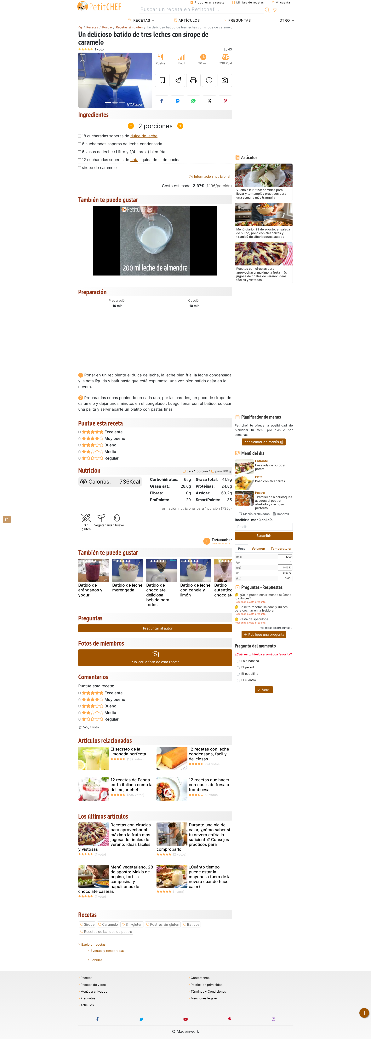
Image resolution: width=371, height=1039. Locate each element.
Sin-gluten (134, 924)
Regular (111, 458)
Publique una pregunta (265, 634)
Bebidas (96, 960)
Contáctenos (200, 978)
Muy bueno (114, 438)
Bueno (110, 445)
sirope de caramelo (99, 167)
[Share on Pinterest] (225, 101)
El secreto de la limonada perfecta (128, 751)
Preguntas (239, 20)
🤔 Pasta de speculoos (251, 619)
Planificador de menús (262, 442)
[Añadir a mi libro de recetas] (162, 80)
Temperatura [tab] (281, 548)
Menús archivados (256, 514)
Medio (110, 451)
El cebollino (249, 674)
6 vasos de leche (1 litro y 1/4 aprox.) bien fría (123, 151)
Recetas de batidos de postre (108, 932)
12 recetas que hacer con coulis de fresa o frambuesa (209, 784)
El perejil (247, 667)
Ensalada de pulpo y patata (270, 467)
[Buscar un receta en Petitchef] (267, 9)
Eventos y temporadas (107, 951)
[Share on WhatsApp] (193, 101)
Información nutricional (211, 176)
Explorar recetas (93, 944)
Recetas (141, 20)
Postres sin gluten (164, 924)
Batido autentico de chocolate (226, 590)
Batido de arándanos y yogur (90, 590)
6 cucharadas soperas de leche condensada (122, 144)
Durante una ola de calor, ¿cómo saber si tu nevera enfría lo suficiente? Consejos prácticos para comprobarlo (193, 837)
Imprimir (282, 514)
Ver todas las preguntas (275, 627)
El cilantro (248, 680)
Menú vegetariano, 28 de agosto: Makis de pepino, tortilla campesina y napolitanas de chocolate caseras (115, 879)
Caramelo (110, 924)
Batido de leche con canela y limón (195, 590)
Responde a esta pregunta (250, 602)
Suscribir (263, 536)
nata (134, 159)
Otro (284, 20)
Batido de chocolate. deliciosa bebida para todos (157, 595)
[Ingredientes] (7, 519)
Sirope (89, 924)
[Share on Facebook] (161, 101)
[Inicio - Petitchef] (80, 27)
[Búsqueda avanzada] (274, 10)
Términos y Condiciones (208, 991)
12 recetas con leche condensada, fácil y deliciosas (209, 754)
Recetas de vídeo (93, 985)
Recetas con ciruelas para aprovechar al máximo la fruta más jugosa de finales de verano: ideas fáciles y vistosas (114, 837)
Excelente (113, 432)
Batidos (193, 924)
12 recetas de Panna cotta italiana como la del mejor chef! (131, 784)
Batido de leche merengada (127, 587)
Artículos (188, 20)
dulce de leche (143, 136)
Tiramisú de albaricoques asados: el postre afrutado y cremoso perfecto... (273, 502)
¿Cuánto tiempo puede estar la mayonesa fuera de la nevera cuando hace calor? (210, 877)
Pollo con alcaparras (270, 481)
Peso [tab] (242, 548)
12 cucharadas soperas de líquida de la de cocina (131, 159)
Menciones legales (204, 998)
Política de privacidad (207, 985)
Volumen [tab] (258, 548)
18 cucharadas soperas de (119, 136)
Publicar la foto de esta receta (155, 662)
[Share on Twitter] (209, 101)
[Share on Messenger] (177, 101)
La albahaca (250, 661)
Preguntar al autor (157, 628)
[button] (83, 80)
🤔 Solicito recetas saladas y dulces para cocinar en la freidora (261, 608)
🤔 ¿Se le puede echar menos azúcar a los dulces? (263, 596)
